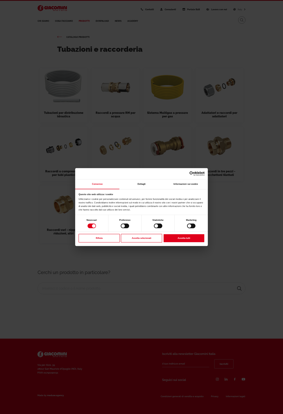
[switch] (125, 225)
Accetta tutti (184, 238)
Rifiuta (99, 238)
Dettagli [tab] (142, 184)
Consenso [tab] (97, 184)
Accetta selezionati (141, 238)
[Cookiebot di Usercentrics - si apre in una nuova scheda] (192, 173)
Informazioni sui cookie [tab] (185, 184)
